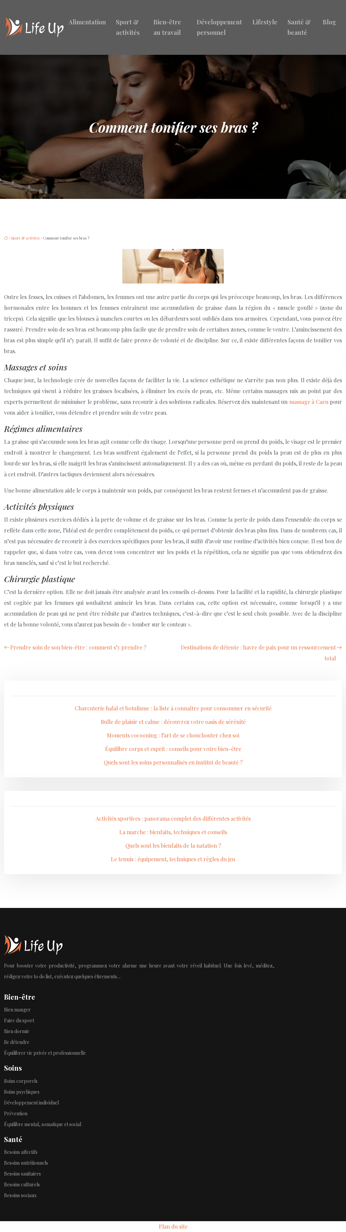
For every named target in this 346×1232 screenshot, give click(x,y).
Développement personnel (219, 27)
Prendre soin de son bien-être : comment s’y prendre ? (78, 647)
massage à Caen (308, 401)
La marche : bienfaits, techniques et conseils (173, 832)
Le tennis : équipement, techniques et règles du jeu (173, 859)
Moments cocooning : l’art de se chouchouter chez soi (173, 735)
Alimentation (87, 22)
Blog (329, 22)
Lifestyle (264, 22)
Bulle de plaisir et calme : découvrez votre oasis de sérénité (173, 721)
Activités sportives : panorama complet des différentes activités (173, 818)
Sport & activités (128, 27)
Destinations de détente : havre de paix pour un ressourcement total (258, 653)
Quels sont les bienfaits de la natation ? (173, 845)
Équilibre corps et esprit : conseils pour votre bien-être (173, 748)
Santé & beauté (299, 27)
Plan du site (173, 1226)
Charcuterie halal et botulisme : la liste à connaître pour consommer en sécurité (173, 708)
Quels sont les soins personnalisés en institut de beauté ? (173, 762)
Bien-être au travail (167, 27)
